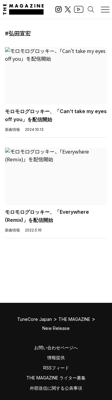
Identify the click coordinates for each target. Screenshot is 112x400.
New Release (56, 328)
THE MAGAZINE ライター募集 (56, 377)
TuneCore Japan (34, 319)
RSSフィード (56, 367)
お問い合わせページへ (56, 347)
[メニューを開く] (105, 9)
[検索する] (90, 9)
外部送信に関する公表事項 (56, 388)
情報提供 (56, 357)
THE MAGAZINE (74, 319)
